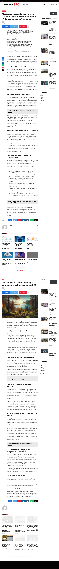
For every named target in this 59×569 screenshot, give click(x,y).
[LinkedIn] (3, 63)
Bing (42, 97)
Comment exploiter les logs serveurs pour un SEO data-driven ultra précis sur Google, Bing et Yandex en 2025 (52, 84)
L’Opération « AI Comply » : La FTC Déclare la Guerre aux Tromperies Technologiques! (20, 246)
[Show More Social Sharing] (28, 26)
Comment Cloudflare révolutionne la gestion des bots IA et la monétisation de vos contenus (7, 262)
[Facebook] (3, 58)
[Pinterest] (3, 67)
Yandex (42, 104)
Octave (10, 225)
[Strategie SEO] (12, 4)
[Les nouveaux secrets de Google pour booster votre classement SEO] (20, 306)
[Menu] (2, 1)
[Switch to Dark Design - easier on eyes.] (56, 4)
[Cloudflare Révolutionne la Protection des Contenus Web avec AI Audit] (32, 239)
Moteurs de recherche (35, 4)
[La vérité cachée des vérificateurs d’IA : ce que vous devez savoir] (32, 255)
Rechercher (43, 11)
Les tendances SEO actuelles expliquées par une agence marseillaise (53, 63)
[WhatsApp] (3, 65)
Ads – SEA (47, 4)
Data (44, 4)
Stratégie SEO (4, 8)
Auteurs (52, 4)
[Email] (3, 70)
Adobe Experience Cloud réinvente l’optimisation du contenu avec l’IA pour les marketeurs (7, 246)
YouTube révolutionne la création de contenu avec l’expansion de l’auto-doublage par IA (20, 261)
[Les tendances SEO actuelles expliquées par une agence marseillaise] (44, 63)
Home (23, 4)
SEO (27, 4)
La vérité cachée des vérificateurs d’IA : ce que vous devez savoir (32, 261)
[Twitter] (3, 60)
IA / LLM (29, 4)
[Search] (56, 1)
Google (42, 100)
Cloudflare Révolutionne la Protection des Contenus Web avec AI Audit (32, 246)
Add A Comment (20, 270)
